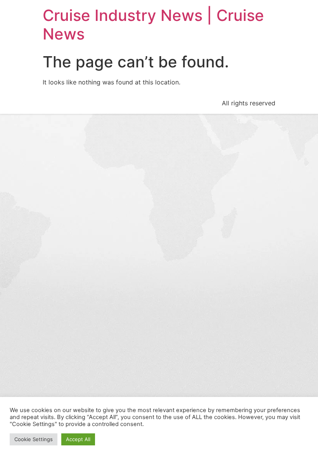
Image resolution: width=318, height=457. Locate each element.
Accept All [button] (78, 439)
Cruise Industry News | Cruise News (153, 24)
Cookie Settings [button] (33, 439)
